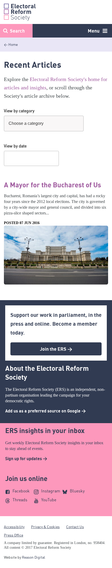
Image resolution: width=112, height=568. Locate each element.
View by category (19, 110)
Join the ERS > (56, 349)
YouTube (48, 499)
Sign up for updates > (26, 458)
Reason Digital (33, 557)
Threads (20, 499)
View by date (15, 146)
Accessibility (14, 526)
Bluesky (77, 490)
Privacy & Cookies (45, 526)
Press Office (13, 535)
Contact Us (75, 526)
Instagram (50, 490)
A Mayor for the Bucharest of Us (52, 185)
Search (17, 31)
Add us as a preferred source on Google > (45, 410)
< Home (11, 44)
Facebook (21, 490)
